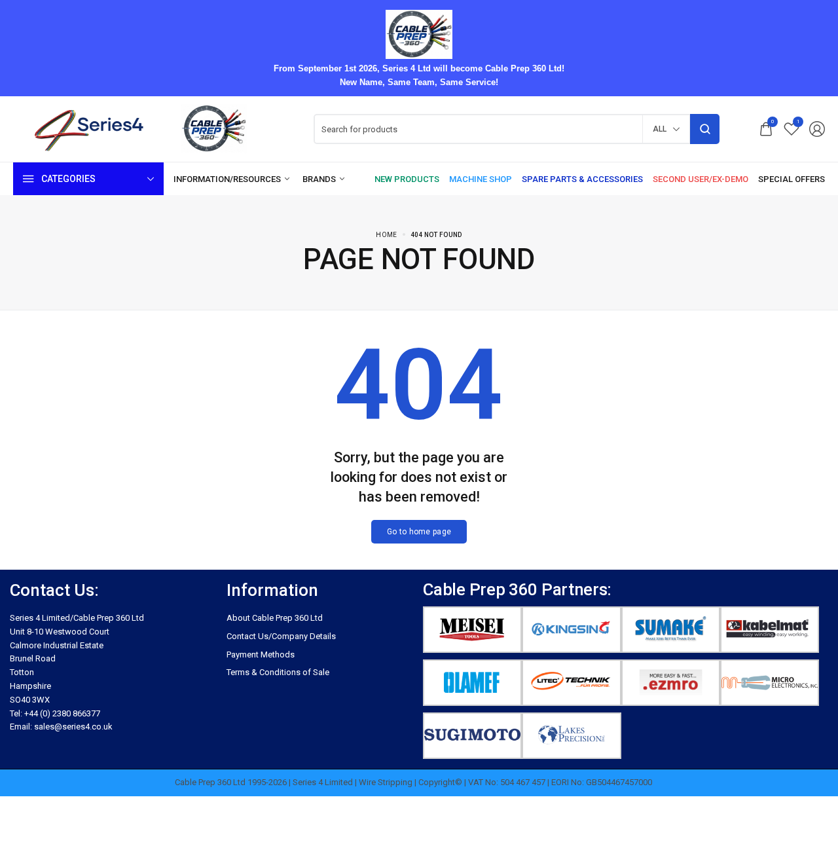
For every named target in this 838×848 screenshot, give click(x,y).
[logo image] (144, 129)
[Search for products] (705, 129)
